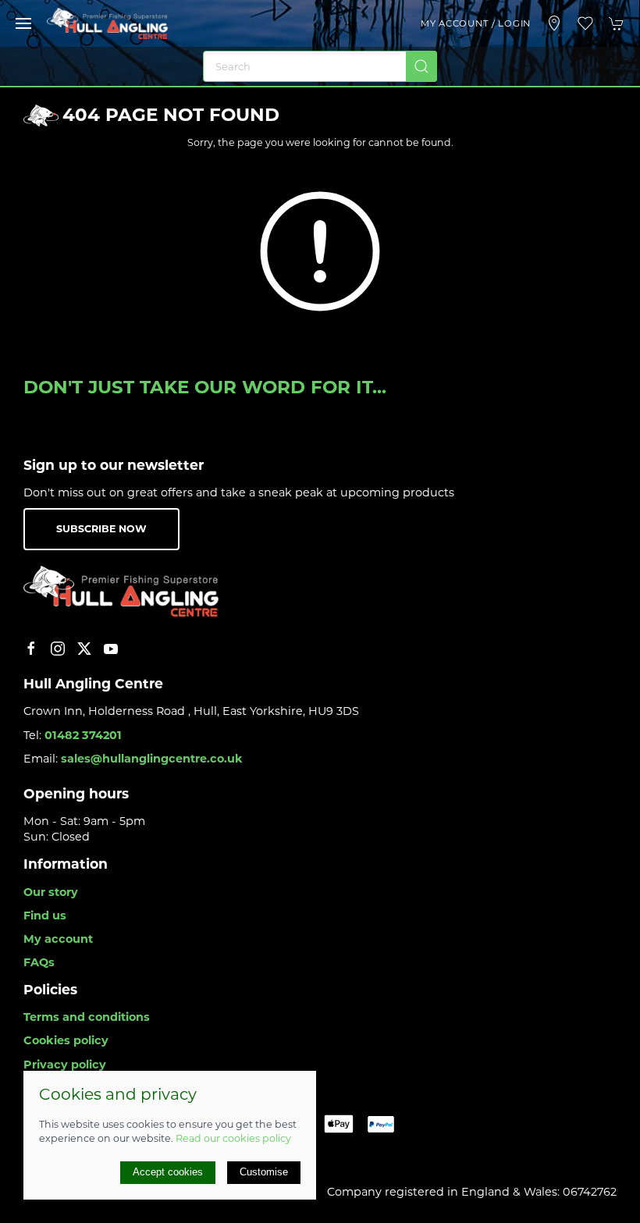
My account (58, 939)
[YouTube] (111, 648)
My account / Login (476, 23)
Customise (264, 1172)
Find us (44, 915)
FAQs (39, 962)
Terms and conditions (86, 1017)
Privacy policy (64, 1065)
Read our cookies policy (233, 1138)
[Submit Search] (421, 66)
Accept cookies (168, 1172)
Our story (50, 892)
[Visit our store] (554, 23)
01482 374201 (83, 735)
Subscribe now (101, 529)
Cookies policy (65, 1040)
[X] (84, 648)
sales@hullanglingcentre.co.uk (152, 759)
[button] (23, 23)
